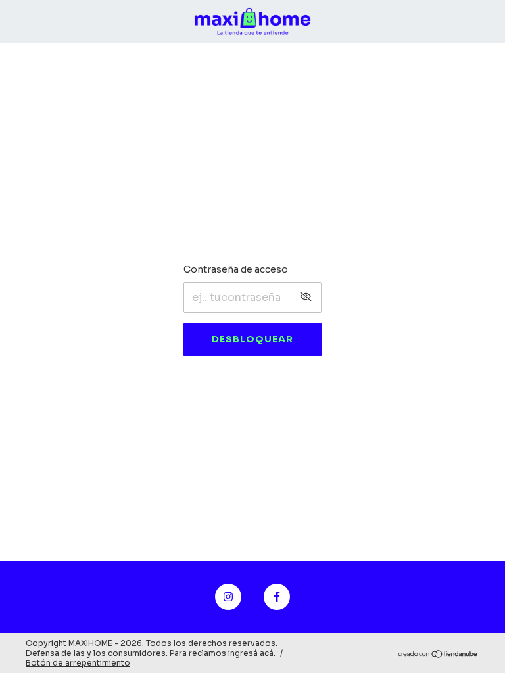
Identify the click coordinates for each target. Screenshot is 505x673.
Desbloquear (252, 339)
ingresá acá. (252, 653)
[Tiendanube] (438, 655)
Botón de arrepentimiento (78, 663)
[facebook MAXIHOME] (277, 597)
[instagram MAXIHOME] (228, 597)
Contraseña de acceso (235, 269)
